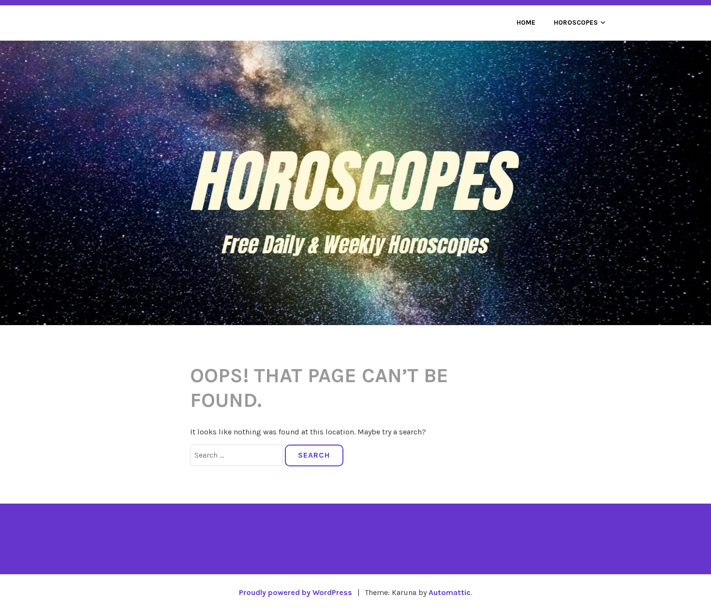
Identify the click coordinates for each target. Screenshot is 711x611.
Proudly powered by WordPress (295, 592)
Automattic (450, 592)
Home (526, 22)
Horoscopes (576, 22)
